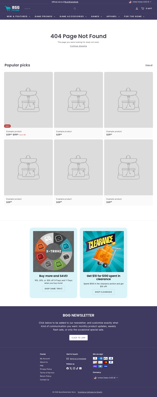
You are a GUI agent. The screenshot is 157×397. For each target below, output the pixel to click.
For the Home (133, 16)
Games (95, 16)
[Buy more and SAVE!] (53, 251)
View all (148, 65)
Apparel (112, 16)
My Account (45, 359)
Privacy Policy (46, 369)
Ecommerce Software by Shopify (90, 392)
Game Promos (44, 16)
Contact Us (44, 380)
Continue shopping (78, 46)
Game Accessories (72, 16)
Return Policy (45, 376)
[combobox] (50, 8)
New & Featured (17, 16)
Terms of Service (47, 373)
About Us (44, 362)
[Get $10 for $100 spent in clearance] (103, 251)
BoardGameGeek (71, 2)
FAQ (41, 366)
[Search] (75, 8)
